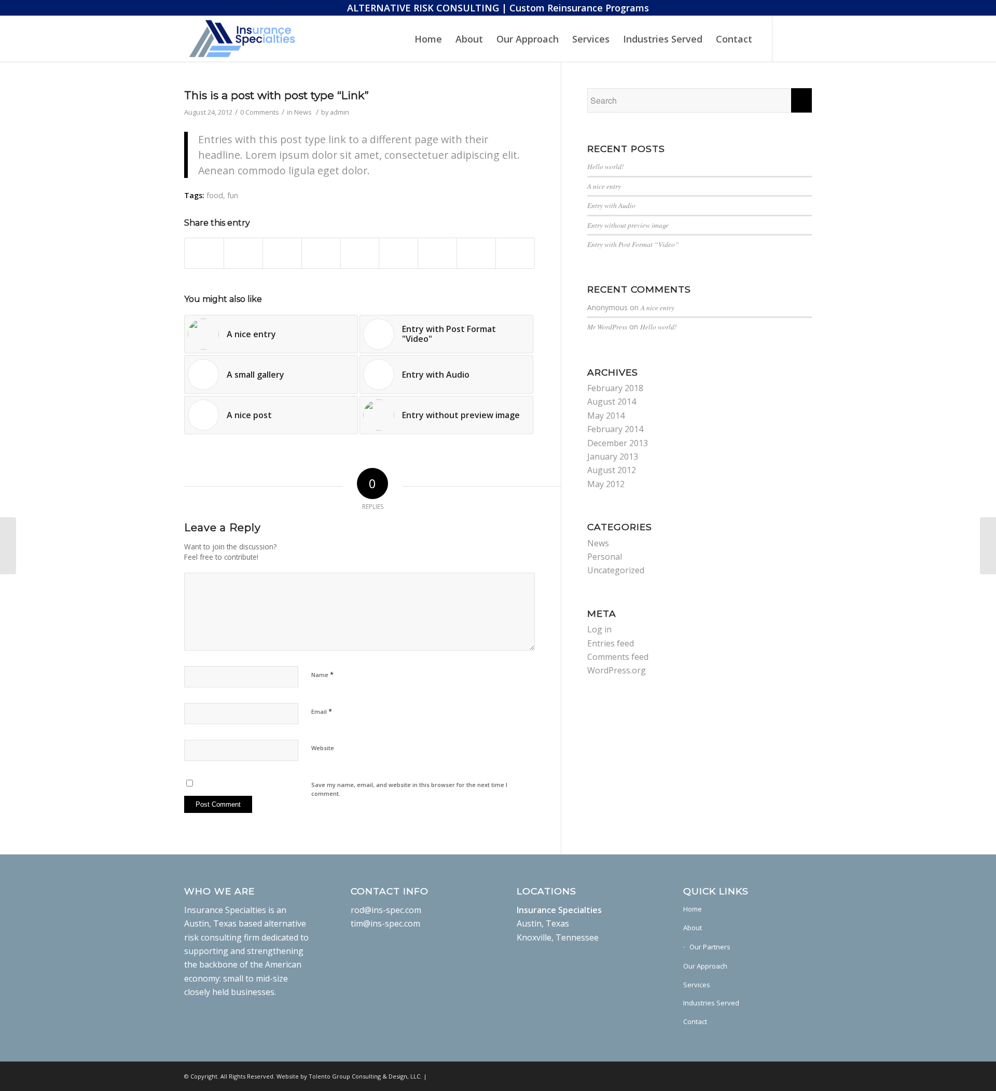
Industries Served (711, 1002)
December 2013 (617, 443)
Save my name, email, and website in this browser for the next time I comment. (409, 789)
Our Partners (709, 946)
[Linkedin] (804, 38)
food (214, 195)
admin (339, 112)
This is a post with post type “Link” (276, 95)
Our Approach (705, 966)
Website (322, 748)
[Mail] (788, 38)
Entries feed (610, 643)
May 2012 (606, 484)
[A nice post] (8, 545)
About (692, 927)
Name (322, 674)
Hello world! (605, 166)
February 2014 (615, 429)
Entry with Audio (611, 205)
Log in (599, 629)
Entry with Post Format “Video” (633, 244)
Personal (604, 556)
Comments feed (617, 656)
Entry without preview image (628, 225)
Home (692, 909)
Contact (695, 1021)
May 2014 (606, 415)
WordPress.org (616, 670)
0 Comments (259, 112)
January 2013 (612, 456)
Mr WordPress (607, 327)
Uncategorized (615, 570)
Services (696, 984)
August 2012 (611, 470)
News (303, 112)
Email (321, 711)
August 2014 (611, 401)
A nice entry (604, 186)
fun (232, 195)
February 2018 (615, 388)
